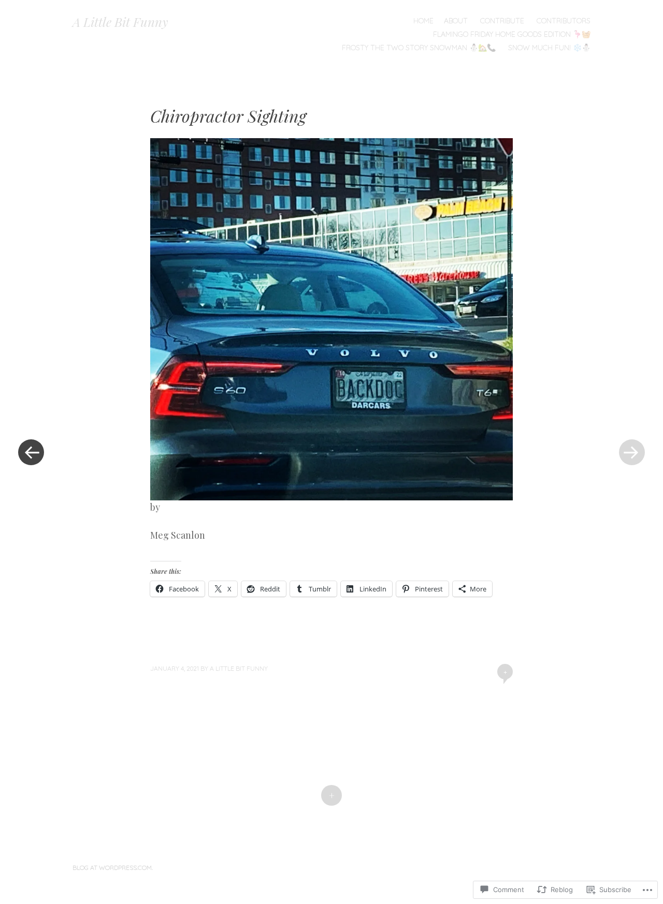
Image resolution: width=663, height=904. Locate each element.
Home (423, 20)
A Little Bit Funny (120, 21)
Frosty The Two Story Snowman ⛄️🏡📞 (419, 47)
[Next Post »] (632, 452)
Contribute (502, 20)
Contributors (563, 20)
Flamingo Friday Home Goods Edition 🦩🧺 (511, 34)
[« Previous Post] (31, 452)
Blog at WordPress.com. (113, 867)
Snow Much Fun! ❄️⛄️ (549, 47)
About (456, 20)
